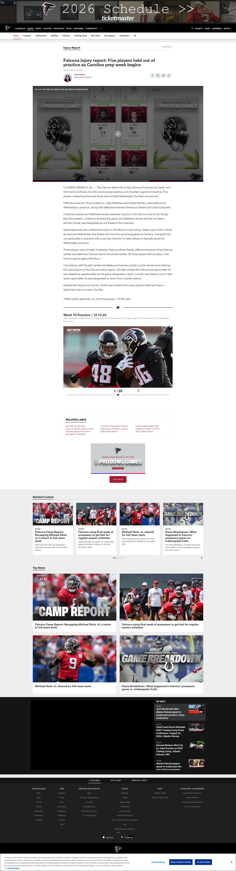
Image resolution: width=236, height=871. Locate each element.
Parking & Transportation (89, 797)
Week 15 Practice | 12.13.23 (84, 315)
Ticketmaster (125, 806)
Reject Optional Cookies (181, 862)
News (39, 793)
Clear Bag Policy (89, 806)
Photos (38, 802)
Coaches (62, 820)
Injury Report (62, 806)
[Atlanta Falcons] (118, 849)
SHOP (160, 789)
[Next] (138, 390)
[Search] (192, 28)
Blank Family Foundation (192, 793)
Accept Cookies (203, 862)
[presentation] (202, 558)
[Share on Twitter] (158, 77)
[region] (118, 862)
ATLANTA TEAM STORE (160, 797)
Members (124, 793)
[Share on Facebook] (152, 77)
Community (38, 815)
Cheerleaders (38, 811)
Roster (61, 797)
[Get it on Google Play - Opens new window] (127, 838)
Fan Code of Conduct (89, 811)
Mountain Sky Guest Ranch (192, 802)
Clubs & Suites (124, 811)
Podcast (39, 806)
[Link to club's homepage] (7, 28)
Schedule (61, 793)
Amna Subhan (79, 74)
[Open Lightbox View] (118, 363)
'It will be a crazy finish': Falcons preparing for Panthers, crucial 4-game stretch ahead (115, 428)
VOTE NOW (118, 479)
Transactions (61, 811)
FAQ (124, 824)
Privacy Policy (14, 868)
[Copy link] (169, 75)
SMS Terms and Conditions (125, 829)
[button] (118, 134)
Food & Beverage (89, 815)
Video (38, 797)
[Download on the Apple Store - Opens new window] (108, 837)
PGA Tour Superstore (192, 806)
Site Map (38, 820)
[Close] (232, 862)
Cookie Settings (158, 862)
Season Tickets (124, 802)
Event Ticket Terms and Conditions (125, 820)
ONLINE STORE (160, 793)
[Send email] (163, 77)
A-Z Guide (89, 802)
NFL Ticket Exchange (124, 815)
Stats (62, 802)
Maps (89, 793)
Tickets (124, 797)
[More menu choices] (101, 28)
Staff (62, 824)
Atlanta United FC (192, 797)
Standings (62, 815)
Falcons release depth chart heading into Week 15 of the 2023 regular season (147, 428)
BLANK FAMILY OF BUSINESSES (192, 789)
